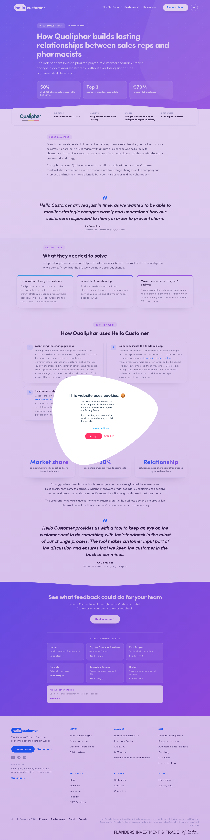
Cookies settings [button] (100, 428)
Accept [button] (93, 436)
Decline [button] (109, 436)
